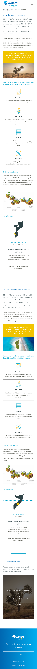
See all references (18, 283)
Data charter (18, 659)
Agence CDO (21, 661)
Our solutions (8, 9)
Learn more (17, 273)
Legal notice (18, 656)
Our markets (18, 9)
